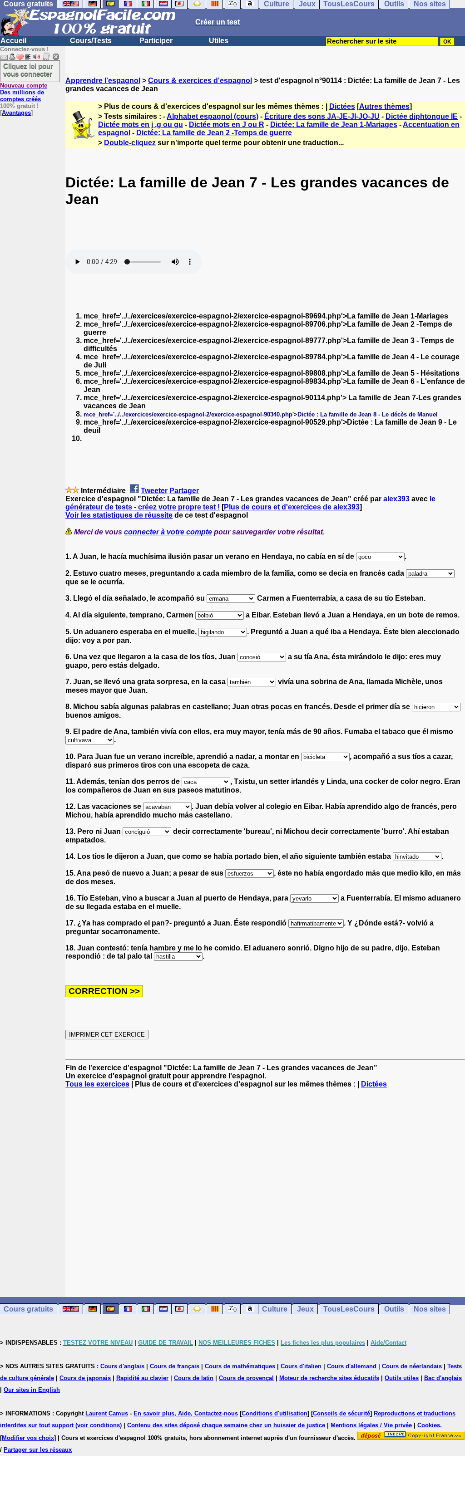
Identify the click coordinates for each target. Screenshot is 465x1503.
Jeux (305, 1309)
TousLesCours (349, 1309)
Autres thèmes (384, 106)
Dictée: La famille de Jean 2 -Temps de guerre (214, 133)
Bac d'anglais (443, 1378)
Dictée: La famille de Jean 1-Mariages (333, 124)
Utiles (218, 40)
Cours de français (174, 1366)
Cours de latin (193, 1378)
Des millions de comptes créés (23, 92)
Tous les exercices (97, 1084)
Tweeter (154, 490)
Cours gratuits (28, 1309)
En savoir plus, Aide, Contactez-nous (186, 1413)
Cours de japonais (85, 1378)
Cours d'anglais (122, 1366)
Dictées (342, 106)
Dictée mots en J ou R (226, 124)
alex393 (396, 499)
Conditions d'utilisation (274, 1413)
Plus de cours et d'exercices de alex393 (292, 507)
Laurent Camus (106, 1413)
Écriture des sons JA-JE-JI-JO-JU (322, 116)
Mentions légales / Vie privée (371, 1425)
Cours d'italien (301, 1366)
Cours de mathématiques (240, 1366)
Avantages (16, 112)
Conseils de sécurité (341, 1413)
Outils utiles (402, 1378)
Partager (184, 490)
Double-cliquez (130, 143)
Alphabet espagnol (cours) (212, 116)
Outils (394, 1309)
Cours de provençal (246, 1378)
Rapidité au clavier (142, 1378)
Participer (156, 40)
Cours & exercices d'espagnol (200, 80)
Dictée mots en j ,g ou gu (140, 124)
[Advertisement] (265, 1192)
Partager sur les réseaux (38, 1449)
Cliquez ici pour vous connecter (28, 70)
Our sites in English (32, 1389)
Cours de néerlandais (412, 1366)
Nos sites (430, 1309)
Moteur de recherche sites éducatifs (329, 1378)
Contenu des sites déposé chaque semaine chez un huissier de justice (226, 1425)
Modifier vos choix (28, 1437)
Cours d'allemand (351, 1366)
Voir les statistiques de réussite (119, 515)
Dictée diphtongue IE (422, 116)
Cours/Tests (91, 40)
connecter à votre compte (168, 532)
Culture (274, 1309)
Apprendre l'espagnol (102, 80)
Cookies (428, 1425)
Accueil (13, 40)
